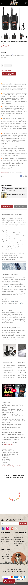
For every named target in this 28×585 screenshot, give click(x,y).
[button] (26, 8)
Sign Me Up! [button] (23, 18)
